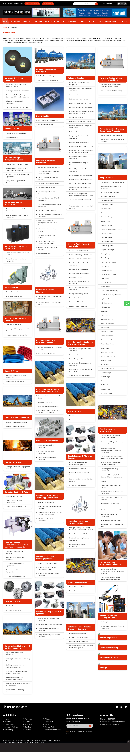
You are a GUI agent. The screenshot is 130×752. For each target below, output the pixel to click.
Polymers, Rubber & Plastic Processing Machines (111, 79)
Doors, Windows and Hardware (80, 103)
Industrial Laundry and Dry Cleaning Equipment (47, 568)
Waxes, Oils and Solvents (77, 485)
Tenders (28, 727)
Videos (82, 21)
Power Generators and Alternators (113, 135)
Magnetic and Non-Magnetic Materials (79, 164)
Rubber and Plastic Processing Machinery (111, 92)
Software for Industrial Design (16, 422)
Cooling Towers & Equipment (48, 76)
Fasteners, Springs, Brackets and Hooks (49, 303)
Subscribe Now (31, 4)
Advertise (47, 4)
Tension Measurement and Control (113, 510)
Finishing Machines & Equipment (17, 107)
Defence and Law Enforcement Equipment (48, 619)
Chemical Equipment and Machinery (14, 552)
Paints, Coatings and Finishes (16, 507)
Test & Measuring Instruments (107, 430)
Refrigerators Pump (108, 340)
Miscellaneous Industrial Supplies (80, 179)
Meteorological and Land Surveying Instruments (14, 678)
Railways (103, 667)
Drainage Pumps (106, 393)
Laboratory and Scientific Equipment (15, 565)
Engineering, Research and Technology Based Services (110, 578)
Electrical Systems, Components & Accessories (49, 205)
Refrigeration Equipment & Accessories (15, 182)
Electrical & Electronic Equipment (46, 161)
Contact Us (49, 722)
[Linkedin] (125, 3)
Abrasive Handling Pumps (110, 192)
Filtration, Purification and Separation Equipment (78, 463)
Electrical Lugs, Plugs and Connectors (46, 193)
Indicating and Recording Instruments (109, 470)
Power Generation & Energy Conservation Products (112, 130)
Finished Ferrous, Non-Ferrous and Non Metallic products (81, 112)
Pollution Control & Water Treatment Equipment (79, 628)
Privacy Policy (50, 727)
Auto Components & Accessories (13, 203)
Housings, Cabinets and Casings (80, 121)
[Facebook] (119, 3)
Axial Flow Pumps (107, 217)
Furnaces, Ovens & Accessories (16, 335)
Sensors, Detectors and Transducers (46, 520)
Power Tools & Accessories (78, 298)
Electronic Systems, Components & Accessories (50, 215)
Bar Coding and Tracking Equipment (77, 545)
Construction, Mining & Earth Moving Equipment (17, 647)
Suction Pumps (106, 373)
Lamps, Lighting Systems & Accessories (78, 137)
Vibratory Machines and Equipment (14, 102)
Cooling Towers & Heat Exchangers (46, 70)
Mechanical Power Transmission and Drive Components (49, 411)
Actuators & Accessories (46, 502)
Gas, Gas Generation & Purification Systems (50, 348)
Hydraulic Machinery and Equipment (46, 452)
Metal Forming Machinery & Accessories (79, 282)
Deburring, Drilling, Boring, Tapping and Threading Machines (17, 96)
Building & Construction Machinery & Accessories (18, 660)
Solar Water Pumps (107, 205)
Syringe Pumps (106, 381)
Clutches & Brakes (13, 601)
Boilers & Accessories (13, 325)
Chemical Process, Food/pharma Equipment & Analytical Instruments (16, 545)
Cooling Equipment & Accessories (17, 164)
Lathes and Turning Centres (79, 269)
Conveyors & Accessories (78, 355)
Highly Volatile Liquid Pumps (111, 295)
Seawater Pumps (107, 352)
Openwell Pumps (107, 336)
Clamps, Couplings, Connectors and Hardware (50, 297)
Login (103, 4)
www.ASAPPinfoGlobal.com (110, 724)
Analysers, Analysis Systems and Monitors (112, 525)
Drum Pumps (105, 258)
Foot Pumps (105, 266)
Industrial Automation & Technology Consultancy (47, 496)
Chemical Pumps (106, 237)
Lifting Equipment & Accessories (80, 359)
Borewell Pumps (106, 209)
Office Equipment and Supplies (80, 183)
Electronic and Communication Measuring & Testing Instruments (112, 457)
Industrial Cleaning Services (47, 563)
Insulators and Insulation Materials (50, 624)
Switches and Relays (45, 254)
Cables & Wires (11, 371)
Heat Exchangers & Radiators (48, 80)
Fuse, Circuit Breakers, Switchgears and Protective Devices (47, 223)
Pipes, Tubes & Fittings (77, 587)
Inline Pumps (105, 307)
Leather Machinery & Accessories (81, 146)
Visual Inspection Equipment (111, 520)
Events (123, 21)
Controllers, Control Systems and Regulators (49, 507)
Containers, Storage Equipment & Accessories (81, 350)
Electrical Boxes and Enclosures (49, 183)
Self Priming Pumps (108, 356)
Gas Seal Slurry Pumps (108, 274)
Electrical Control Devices (47, 188)
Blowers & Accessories (14, 296)
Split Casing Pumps (107, 368)
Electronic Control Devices (47, 210)
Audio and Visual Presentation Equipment (79, 83)
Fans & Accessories (12, 292)
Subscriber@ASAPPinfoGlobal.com (112, 722)
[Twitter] (122, 3)
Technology (59, 21)
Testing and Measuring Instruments (109, 515)
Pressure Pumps (106, 213)
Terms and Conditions (53, 730)
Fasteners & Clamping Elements (46, 291)
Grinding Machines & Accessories (80, 259)
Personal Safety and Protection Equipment (48, 629)
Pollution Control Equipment (79, 637)
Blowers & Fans (11, 287)
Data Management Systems (78, 99)
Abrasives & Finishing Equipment (14, 79)
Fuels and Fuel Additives (77, 469)
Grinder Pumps (106, 282)
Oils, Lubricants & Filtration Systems (80, 457)
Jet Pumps (104, 311)
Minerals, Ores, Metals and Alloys (81, 175)
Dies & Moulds (42, 116)
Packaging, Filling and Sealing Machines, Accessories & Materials (81, 529)
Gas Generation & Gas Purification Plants (46, 341)
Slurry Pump (105, 364)
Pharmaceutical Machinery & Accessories (16, 571)
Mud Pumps (105, 327)
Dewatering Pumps (107, 246)
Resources (72, 21)
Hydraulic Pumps (107, 299)
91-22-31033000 (7, 4)
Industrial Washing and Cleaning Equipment (49, 574)
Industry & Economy (42, 21)
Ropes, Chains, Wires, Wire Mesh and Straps (80, 370)
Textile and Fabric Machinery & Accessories (80, 201)
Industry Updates (11, 727)
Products (26, 21)
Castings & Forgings (13, 462)
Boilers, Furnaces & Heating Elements (17, 319)
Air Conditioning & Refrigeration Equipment (15, 159)
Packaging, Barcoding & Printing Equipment (78, 522)
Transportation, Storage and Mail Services (81, 207)
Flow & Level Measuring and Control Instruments (111, 463)
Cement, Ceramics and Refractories (14, 501)
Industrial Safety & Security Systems (48, 612)
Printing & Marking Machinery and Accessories (81, 539)
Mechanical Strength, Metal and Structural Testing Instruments (112, 476)
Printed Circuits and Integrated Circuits (48, 230)
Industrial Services (75, 132)
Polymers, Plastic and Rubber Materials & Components (111, 86)
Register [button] (109, 4)
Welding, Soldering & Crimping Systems (109, 616)
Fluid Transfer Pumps (108, 262)
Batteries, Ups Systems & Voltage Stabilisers (16, 247)
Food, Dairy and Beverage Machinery (15, 558)
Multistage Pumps (107, 332)
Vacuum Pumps (106, 389)
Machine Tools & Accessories (79, 273)
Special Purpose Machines (78, 306)
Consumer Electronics (76, 95)
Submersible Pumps (108, 196)
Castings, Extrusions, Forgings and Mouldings (18, 468)
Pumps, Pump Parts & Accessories (113, 182)
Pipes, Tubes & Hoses (77, 582)
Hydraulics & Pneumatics (47, 440)
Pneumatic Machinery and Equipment (47, 458)
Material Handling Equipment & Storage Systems (81, 343)
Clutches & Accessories (14, 606)
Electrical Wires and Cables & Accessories (16, 376)
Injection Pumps (106, 303)
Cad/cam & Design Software (17, 417)
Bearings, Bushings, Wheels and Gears (49, 397)
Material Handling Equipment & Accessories (80, 364)
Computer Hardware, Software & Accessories (80, 90)
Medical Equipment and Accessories (77, 170)
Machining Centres (75, 277)
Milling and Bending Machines (79, 294)
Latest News (15, 21)
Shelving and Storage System (79, 375)
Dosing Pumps (106, 254)
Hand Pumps (105, 286)
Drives (71, 420)
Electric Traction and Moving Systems (48, 178)
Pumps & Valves (107, 177)
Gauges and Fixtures (76, 117)
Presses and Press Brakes (78, 302)
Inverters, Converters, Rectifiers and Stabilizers (17, 254)
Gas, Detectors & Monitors (47, 353)
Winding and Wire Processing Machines (48, 249)
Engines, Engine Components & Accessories (17, 216)
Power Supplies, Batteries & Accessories (16, 260)
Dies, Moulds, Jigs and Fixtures (48, 120)
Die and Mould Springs (45, 124)
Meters (103, 481)
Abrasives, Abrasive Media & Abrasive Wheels (16, 86)
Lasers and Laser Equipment (79, 142)
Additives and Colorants (14, 496)
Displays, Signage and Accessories (81, 107)
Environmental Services (77, 633)
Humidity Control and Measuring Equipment (17, 176)
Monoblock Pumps (107, 323)
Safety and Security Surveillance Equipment (49, 636)
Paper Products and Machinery (80, 534)
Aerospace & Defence (109, 657)
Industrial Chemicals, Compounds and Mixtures (80, 127)
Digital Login (18, 4)
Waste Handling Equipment (78, 641)
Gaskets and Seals (12, 137)
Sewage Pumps (106, 360)
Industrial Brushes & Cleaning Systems (45, 558)
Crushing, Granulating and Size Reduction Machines (16, 672)
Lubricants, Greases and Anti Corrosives (79, 474)
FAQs (47, 724)
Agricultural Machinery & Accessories (14, 654)
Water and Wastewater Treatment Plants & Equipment (81, 647)
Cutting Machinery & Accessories (80, 255)
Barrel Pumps (105, 221)
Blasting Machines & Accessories (17, 91)
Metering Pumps (107, 319)
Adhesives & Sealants (14, 128)
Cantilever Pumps (107, 233)
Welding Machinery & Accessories (112, 622)
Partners (28, 730)
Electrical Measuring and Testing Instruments (49, 199)
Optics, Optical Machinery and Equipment (79, 188)
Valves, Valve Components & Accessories (111, 187)
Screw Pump (105, 348)
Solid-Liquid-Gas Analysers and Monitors (111, 499)
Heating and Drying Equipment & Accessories (17, 330)
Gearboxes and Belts (45, 402)
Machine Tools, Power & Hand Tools (78, 245)
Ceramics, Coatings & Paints (17, 492)
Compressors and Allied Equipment (46, 446)
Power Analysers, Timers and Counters (111, 486)
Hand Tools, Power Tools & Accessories (78, 264)
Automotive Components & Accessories (15, 210)
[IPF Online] (17, 12)
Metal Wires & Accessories (15, 382)
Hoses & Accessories (76, 591)
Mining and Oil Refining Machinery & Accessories (18, 685)
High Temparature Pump (109, 291)
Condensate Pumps (107, 241)
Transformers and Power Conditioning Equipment (46, 242)
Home (5, 21)
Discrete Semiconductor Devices (49, 167)
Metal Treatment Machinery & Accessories (80, 289)
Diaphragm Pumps (107, 250)
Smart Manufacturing (108, 21)
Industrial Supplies (76, 78)
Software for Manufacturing (16, 426)
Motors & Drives (75, 411)
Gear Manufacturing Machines (48, 406)
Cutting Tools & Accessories (79, 250)
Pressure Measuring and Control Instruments (112, 492)
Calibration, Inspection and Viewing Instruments (110, 437)
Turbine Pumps (106, 385)
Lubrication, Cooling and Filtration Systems (81, 480)
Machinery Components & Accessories (78, 158)
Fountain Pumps (106, 270)
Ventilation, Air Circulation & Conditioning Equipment (16, 169)
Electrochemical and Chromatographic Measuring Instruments (111, 450)
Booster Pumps (106, 225)
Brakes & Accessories (13, 610)
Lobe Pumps (105, 315)
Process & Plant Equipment (15, 576)
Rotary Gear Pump (107, 344)
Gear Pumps (105, 278)
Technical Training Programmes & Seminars (110, 563)
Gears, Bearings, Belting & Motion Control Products (47, 390)
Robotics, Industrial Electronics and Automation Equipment (50, 513)
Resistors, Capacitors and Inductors (46, 236)
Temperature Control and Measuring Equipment (110, 505)
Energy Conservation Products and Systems (113, 140)
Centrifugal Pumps (107, 200)
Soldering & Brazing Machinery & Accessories (112, 627)
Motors (71, 416)
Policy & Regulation (108, 637)
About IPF (48, 719)
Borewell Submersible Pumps (111, 229)
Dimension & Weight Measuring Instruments (112, 443)
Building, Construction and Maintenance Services (15, 666)
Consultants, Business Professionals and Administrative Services (112, 571)
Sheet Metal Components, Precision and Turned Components (81, 195)
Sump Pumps (105, 377)
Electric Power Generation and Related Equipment (48, 172)
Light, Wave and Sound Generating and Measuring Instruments (81, 151)
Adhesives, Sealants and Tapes (16, 133)
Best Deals (93, 21)
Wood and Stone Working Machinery (15, 691)
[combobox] (78, 3)
